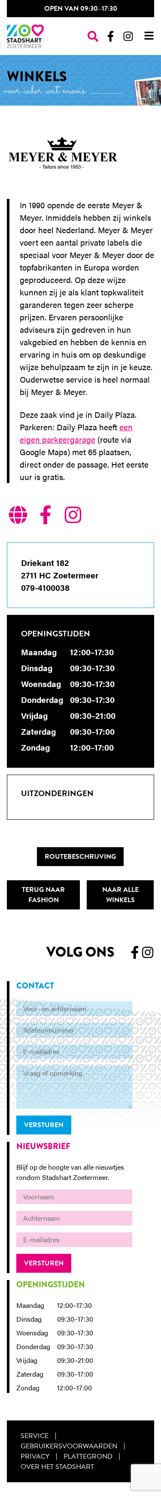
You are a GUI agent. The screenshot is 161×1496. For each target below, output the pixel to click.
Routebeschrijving (80, 856)
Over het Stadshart (57, 1467)
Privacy (35, 1456)
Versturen (44, 1125)
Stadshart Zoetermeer (25, 36)
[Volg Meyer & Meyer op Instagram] (73, 516)
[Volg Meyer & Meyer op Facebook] (45, 516)
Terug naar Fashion (43, 895)
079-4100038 (45, 587)
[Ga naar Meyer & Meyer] (18, 516)
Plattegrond (88, 1456)
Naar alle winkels (120, 895)
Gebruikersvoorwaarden (69, 1446)
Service (35, 1436)
